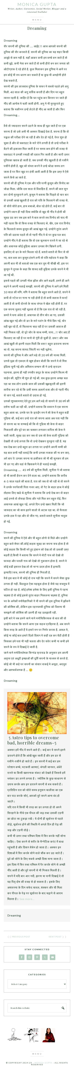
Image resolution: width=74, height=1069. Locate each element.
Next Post (55, 936)
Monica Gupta (37, 4)
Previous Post (21, 936)
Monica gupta (43, 1063)
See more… (27, 899)
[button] (37, 19)
